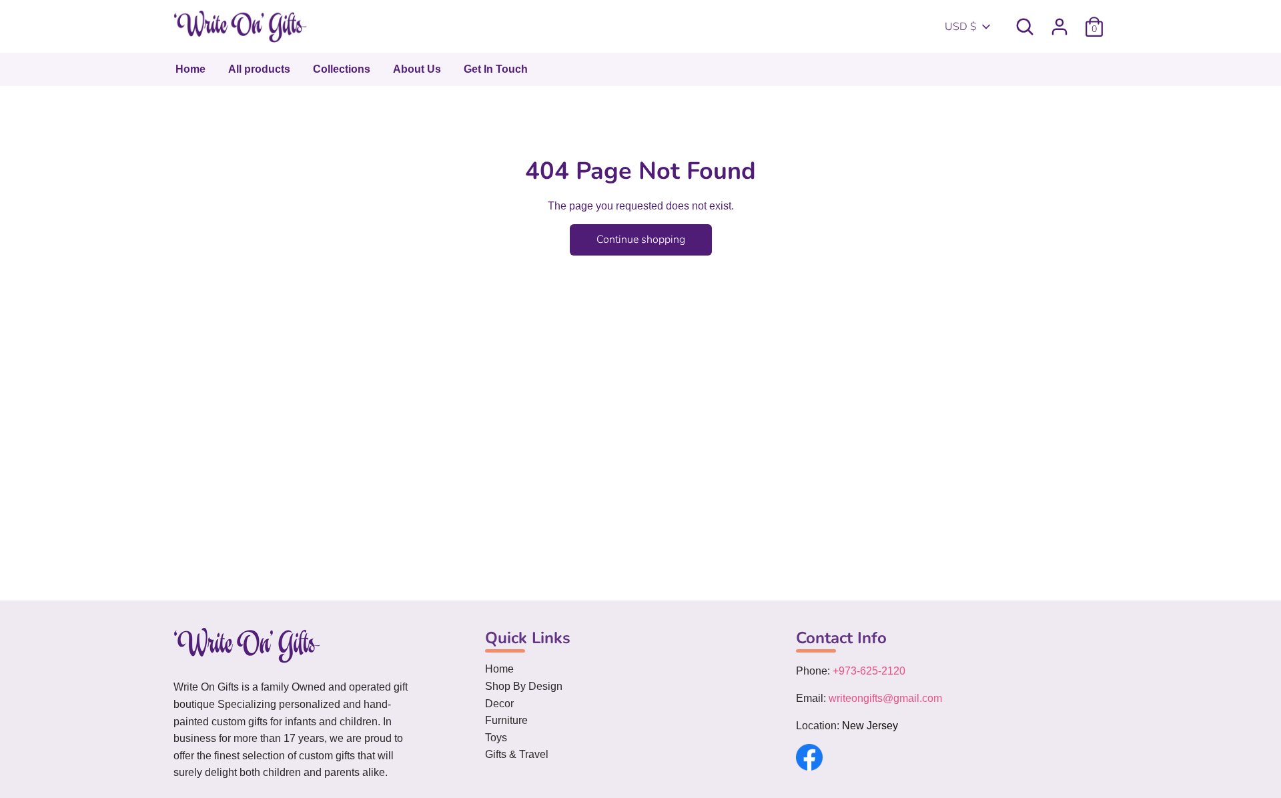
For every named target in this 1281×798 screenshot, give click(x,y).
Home (190, 69)
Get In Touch (496, 69)
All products (259, 69)
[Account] (1059, 21)
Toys (496, 737)
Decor (499, 703)
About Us (417, 69)
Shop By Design (523, 686)
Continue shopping (640, 239)
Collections (341, 69)
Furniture (506, 720)
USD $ (961, 26)
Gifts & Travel (516, 754)
